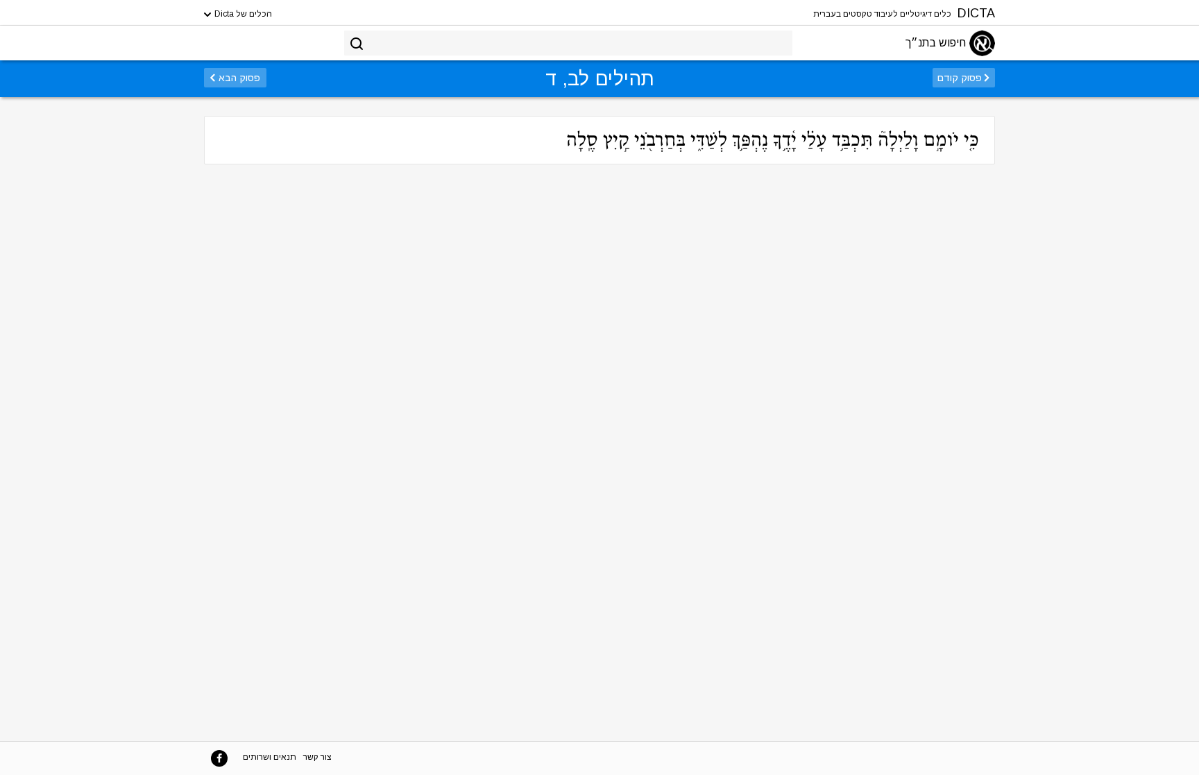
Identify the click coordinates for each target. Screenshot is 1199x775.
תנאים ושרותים (269, 757)
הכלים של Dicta (242, 14)
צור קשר (317, 757)
